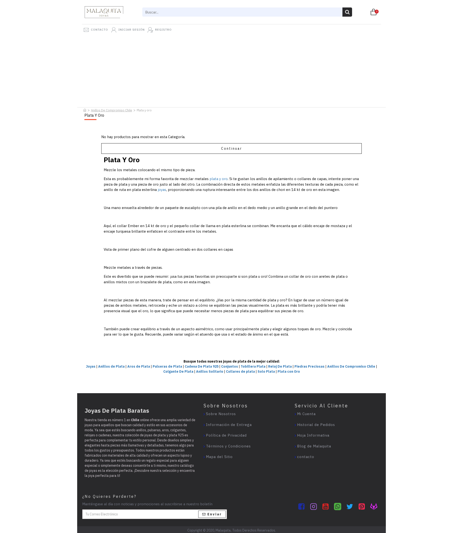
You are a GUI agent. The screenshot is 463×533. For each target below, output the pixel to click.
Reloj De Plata (280, 366)
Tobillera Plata (253, 366)
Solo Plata (266, 371)
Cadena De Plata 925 (201, 366)
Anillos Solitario (209, 371)
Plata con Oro (289, 371)
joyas (162, 189)
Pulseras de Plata (167, 366)
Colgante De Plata (178, 371)
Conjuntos (229, 366)
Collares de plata (240, 371)
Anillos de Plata (111, 366)
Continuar (231, 148)
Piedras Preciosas (309, 366)
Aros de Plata (138, 366)
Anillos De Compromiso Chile (111, 110)
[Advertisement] (231, 70)
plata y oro (219, 178)
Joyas (90, 366)
